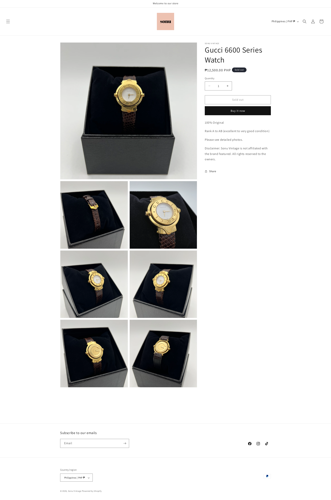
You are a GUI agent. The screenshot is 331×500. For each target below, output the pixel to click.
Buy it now (238, 111)
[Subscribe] (124, 443)
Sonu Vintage (74, 491)
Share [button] (212, 171)
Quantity (209, 78)
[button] (8, 21)
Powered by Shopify (92, 491)
